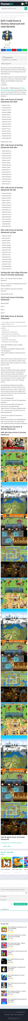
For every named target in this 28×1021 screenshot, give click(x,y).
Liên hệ (11, 1014)
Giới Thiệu (7, 1014)
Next (9, 846)
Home (2, 16)
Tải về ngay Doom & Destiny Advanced (11, 843)
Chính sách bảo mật (18, 1014)
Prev (5, 846)
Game (6, 16)
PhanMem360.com (20, 1012)
